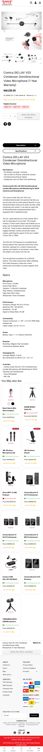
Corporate (6, 695)
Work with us (7, 674)
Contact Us (6, 665)
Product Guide (7, 692)
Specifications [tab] (21, 151)
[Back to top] (4, 724)
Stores (5, 668)
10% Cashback (30, 750)
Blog (4, 671)
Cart (21, 750)
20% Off (37, 428)
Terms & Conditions (29, 668)
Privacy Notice (28, 665)
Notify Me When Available (28, 116)
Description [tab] (21, 145)
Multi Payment (7, 685)
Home (4, 750)
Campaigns (12, 750)
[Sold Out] (11, 393)
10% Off (15, 428)
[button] (36, 671)
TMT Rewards (7, 682)
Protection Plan (8, 688)
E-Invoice (26, 671)
